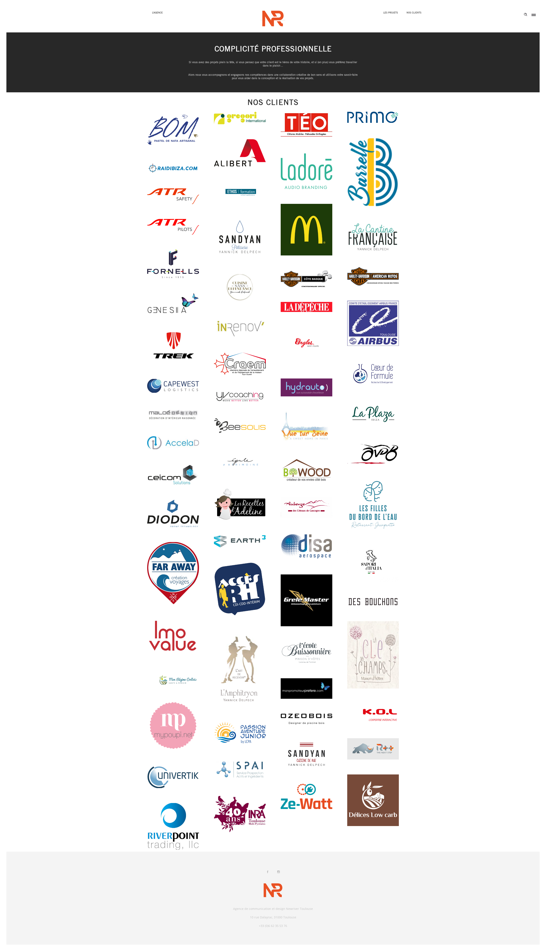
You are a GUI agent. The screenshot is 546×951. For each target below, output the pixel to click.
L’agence (157, 12)
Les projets (390, 12)
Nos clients (414, 12)
